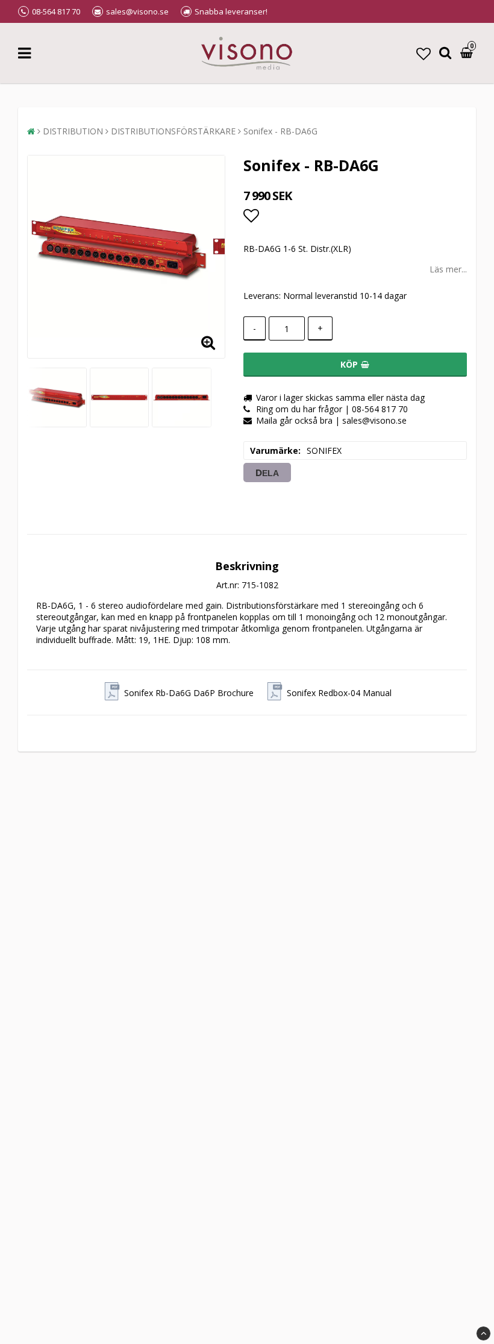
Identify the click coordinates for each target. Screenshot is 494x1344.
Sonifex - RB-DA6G (280, 131)
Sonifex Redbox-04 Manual (339, 693)
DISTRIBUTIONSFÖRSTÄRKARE (173, 131)
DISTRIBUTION (73, 131)
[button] (423, 53)
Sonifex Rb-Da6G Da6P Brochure (189, 693)
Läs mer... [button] (448, 269)
